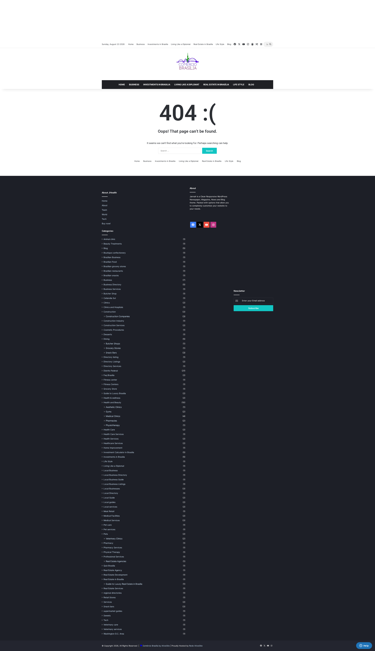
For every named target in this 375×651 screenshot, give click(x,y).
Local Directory (111, 493)
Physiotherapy (113, 425)
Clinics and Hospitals (113, 307)
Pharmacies (111, 420)
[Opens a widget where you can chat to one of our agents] (364, 646)
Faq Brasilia (109, 375)
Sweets (107, 615)
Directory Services (112, 366)
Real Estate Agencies (116, 561)
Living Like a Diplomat (181, 44)
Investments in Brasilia (158, 44)
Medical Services (112, 520)
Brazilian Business (112, 257)
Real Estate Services (113, 588)
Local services (110, 507)
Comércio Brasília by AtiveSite (156, 646)
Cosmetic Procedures (114, 330)
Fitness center (110, 380)
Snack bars (109, 606)
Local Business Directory (115, 475)
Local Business (111, 470)
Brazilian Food (110, 262)
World (104, 214)
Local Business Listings (114, 484)
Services (108, 602)
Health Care (109, 429)
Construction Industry (114, 321)
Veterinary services (113, 629)
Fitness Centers (111, 384)
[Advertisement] (187, 20)
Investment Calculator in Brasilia (119, 452)
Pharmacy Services (113, 547)
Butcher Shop (110, 293)
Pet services (109, 529)
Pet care (108, 525)
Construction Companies (118, 316)
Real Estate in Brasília (203, 44)
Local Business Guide (114, 479)
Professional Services (114, 556)
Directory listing (111, 357)
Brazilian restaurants (113, 271)
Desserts (108, 334)
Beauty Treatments (113, 244)
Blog (229, 44)
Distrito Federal (111, 371)
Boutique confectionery (115, 253)
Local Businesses (112, 488)
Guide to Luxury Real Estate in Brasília (124, 584)
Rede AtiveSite (196, 646)
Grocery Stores (113, 348)
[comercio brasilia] (187, 64)
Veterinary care (111, 624)
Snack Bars (111, 352)
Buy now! (106, 223)
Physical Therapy (112, 552)
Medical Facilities (112, 516)
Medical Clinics (113, 416)
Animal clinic (109, 239)
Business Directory (112, 284)
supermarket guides (113, 611)
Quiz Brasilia (109, 566)
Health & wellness (112, 398)
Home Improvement (113, 448)
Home (131, 44)
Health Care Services (114, 434)
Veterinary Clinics (114, 538)
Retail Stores (110, 597)
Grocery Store (110, 389)
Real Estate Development (115, 575)
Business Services (112, 289)
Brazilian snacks (111, 275)
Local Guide (109, 498)
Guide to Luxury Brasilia (115, 393)
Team (104, 210)
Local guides (109, 502)
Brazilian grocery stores (115, 266)
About (104, 205)
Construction (110, 312)
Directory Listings (112, 361)
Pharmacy (108, 543)
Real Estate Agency (113, 570)
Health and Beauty (112, 402)
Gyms (108, 411)
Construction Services (114, 325)
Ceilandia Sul (110, 298)
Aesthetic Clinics (114, 407)
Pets (106, 534)
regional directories (113, 593)
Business (141, 44)
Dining (106, 339)
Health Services (111, 439)
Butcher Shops (113, 343)
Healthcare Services (113, 443)
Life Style (220, 44)
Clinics (107, 303)
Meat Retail (109, 511)
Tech (104, 219)
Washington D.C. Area (114, 634)
